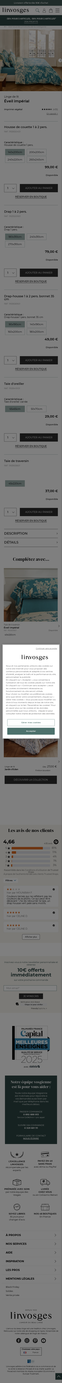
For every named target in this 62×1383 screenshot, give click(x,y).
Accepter (31, 731)
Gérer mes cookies (31, 722)
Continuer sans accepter (46, 648)
